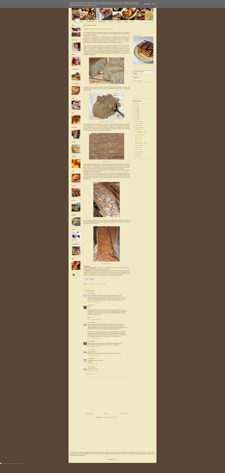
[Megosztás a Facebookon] (91, 279)
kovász (93, 284)
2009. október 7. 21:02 (92, 371)
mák (105, 284)
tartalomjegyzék (102, 21)
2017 (135, 103)
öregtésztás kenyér (121, 41)
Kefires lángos (138, 141)
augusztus (138, 152)
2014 (135, 109)
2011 (135, 115)
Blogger (115, 459)
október (137, 125)
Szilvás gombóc (139, 145)
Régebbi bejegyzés (123, 413)
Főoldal (106, 413)
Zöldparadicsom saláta (140, 143)
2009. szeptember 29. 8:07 (93, 355)
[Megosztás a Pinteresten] (93, 279)
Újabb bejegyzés (89, 413)
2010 (135, 117)
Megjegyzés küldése (91, 374)
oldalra (127, 453)
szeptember (138, 127)
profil (132, 21)
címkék (81, 21)
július (137, 154)
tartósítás (111, 21)
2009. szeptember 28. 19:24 (94, 338)
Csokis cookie (138, 139)
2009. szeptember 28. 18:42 (94, 302)
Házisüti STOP (138, 147)
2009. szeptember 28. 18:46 (94, 319)
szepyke (89, 358)
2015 (135, 107)
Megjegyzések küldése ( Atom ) (109, 417)
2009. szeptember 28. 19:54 (94, 346)
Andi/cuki (89, 341)
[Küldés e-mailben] (85, 279)
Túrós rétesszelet (139, 135)
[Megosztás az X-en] (89, 279)
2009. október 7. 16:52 (92, 364)
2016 (135, 105)
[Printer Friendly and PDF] (86, 286)
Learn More (147, 4)
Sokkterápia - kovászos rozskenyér (140, 132)
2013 (135, 111)
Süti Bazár (90, 293)
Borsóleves (138, 149)
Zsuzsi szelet (137, 35)
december (138, 121)
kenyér (89, 284)
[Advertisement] (106, 394)
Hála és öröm (138, 137)
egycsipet (90, 322)
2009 (135, 120)
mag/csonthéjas (99, 284)
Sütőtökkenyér (138, 129)
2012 (135, 113)
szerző (91, 453)
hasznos (119, 21)
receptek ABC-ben (90, 21)
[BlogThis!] (87, 279)
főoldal (74, 21)
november (138, 123)
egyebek (126, 21)
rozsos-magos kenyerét (123, 47)
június (137, 156)
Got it (154, 4)
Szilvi (88, 305)
